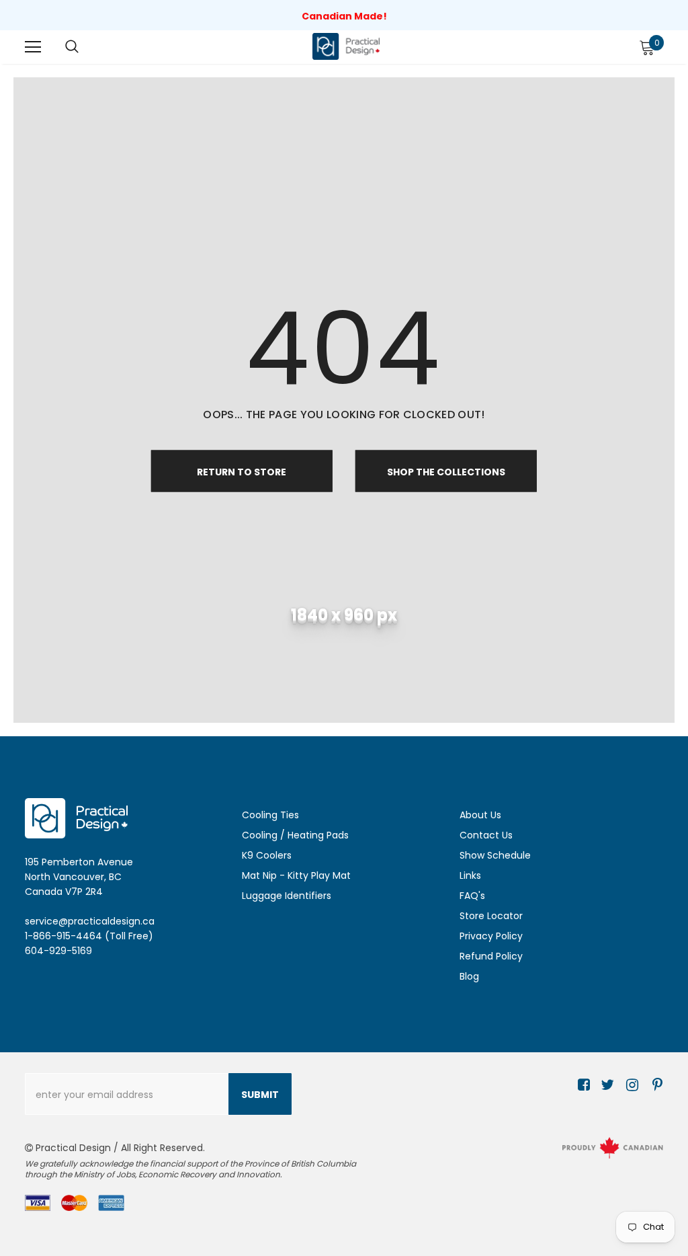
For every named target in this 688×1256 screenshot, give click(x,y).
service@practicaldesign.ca (90, 921)
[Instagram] (629, 1085)
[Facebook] (581, 1085)
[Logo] (346, 46)
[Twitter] (605, 1085)
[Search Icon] (72, 47)
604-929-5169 (58, 950)
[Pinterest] (654, 1085)
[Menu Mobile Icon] (33, 47)
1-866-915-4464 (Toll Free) (89, 936)
